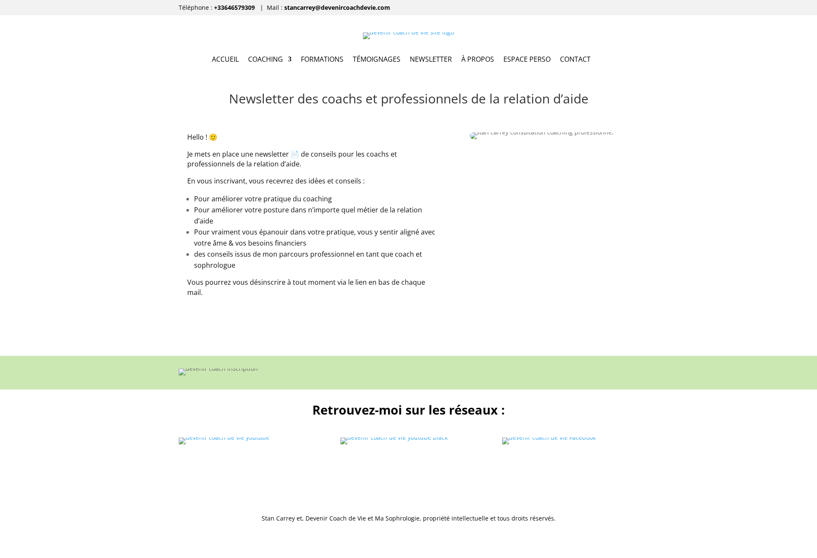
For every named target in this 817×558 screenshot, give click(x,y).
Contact (575, 60)
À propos (477, 60)
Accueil (225, 60)
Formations (322, 60)
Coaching (265, 60)
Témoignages (376, 60)
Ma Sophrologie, (398, 518)
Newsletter (431, 60)
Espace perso (527, 60)
